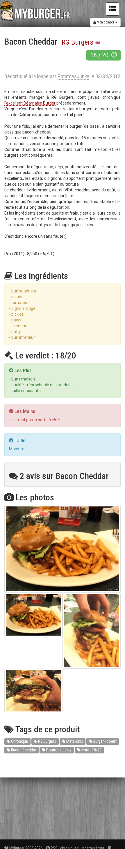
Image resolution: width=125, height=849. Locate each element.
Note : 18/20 (91, 750)
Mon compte (105, 22)
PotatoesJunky (58, 750)
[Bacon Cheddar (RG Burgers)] (62, 549)
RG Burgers (77, 42)
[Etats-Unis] (97, 42)
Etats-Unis (74, 741)
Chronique (19, 741)
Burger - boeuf (104, 741)
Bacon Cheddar (23, 750)
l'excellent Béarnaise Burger (30, 103)
